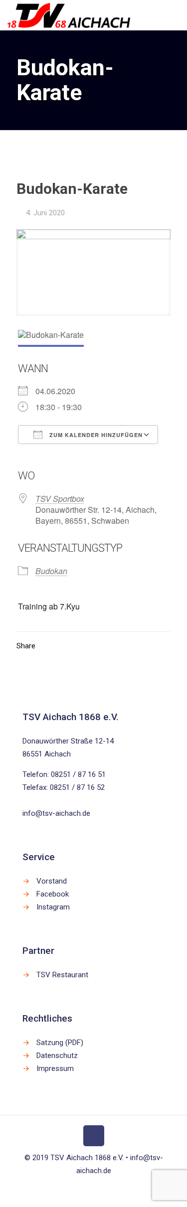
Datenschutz (57, 1055)
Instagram (53, 907)
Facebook (52, 894)
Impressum (55, 1068)
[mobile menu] (173, 14)
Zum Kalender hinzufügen (95, 435)
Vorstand (51, 881)
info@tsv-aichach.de (56, 813)
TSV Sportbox (59, 498)
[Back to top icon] (93, 1135)
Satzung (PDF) (59, 1042)
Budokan (51, 571)
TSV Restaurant (62, 974)
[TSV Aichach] (68, 14)
